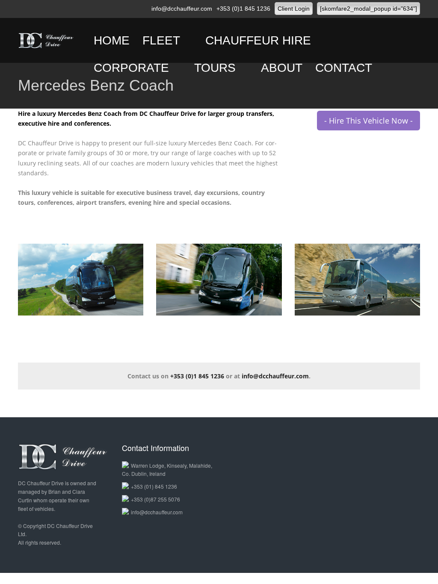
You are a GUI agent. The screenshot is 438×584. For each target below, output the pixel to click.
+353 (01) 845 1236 (154, 486)
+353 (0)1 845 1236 (243, 8)
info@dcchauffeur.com (181, 8)
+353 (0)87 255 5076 (155, 499)
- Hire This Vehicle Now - (368, 120)
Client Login (294, 8)
